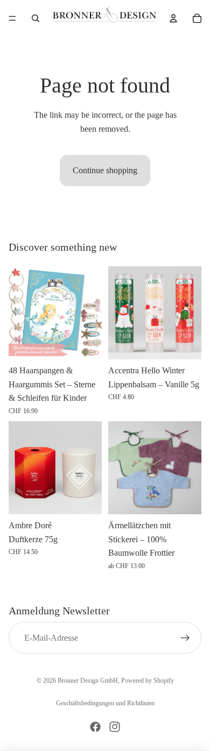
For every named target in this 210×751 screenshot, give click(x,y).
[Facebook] (95, 726)
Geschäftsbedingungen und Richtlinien (105, 703)
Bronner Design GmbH (88, 680)
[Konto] (173, 18)
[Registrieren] (185, 638)
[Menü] (12, 18)
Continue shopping (105, 170)
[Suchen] (35, 18)
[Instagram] (114, 726)
